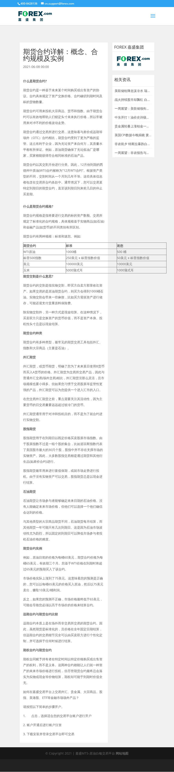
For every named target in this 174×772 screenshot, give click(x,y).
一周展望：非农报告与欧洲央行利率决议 (143, 153)
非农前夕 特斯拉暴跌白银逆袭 (136, 144)
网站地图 (122, 753)
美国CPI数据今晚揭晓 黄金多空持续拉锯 (143, 135)
